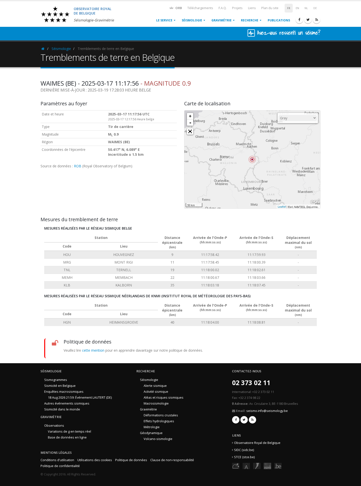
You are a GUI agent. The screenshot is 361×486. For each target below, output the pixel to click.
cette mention (93, 350)
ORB (178, 8)
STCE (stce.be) (244, 457)
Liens (252, 8)
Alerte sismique (155, 386)
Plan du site (269, 8)
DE (315, 8)
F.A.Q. (223, 8)
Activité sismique (156, 392)
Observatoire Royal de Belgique (257, 443)
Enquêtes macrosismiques (63, 392)
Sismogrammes (55, 380)
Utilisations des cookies (94, 460)
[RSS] (316, 19)
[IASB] (246, 465)
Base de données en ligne (67, 437)
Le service (164, 20)
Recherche (249, 20)
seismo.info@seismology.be (267, 411)
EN (297, 8)
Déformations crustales (161, 415)
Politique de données (131, 460)
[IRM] (257, 465)
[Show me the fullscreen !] (190, 131)
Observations (54, 425)
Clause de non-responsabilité (172, 460)
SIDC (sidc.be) (244, 450)
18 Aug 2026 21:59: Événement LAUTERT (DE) (80, 397)
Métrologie (152, 427)
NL (306, 8)
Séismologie (192, 20)
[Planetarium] (235, 465)
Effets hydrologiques (159, 421)
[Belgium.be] (278, 465)
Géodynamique (151, 433)
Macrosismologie (156, 403)
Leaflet (282, 206)
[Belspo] (267, 465)
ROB (77, 166)
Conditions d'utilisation (57, 460)
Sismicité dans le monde (62, 409)
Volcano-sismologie (158, 439)
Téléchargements (200, 8)
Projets (237, 8)
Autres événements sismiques (66, 403)
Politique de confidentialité (60, 466)
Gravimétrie (221, 20)
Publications (279, 20)
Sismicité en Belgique (60, 386)
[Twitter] (308, 19)
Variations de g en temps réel (69, 431)
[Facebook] (299, 19)
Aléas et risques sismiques (163, 397)
